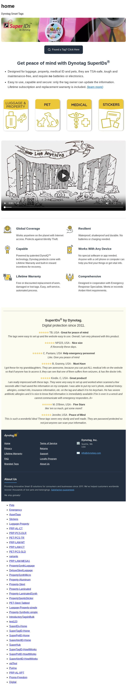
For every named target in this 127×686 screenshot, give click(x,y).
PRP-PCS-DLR (17, 533)
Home (7, 443)
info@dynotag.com (91, 453)
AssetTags (15, 514)
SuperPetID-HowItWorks (22, 654)
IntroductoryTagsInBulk (21, 617)
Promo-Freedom (18, 677)
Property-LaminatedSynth (23, 593)
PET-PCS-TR (16, 537)
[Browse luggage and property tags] (16, 115)
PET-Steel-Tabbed (19, 603)
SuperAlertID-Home (20, 640)
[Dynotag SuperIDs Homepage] (63, 41)
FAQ (6, 458)
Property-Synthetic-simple (23, 612)
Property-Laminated (20, 589)
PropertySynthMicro (20, 575)
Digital (12, 682)
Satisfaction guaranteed (62, 490)
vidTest (13, 663)
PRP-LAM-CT (17, 547)
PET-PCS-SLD (17, 551)
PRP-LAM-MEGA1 (19, 561)
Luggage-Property (19, 523)
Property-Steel (17, 584)
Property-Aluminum (20, 579)
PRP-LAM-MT (17, 542)
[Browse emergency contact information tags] (79, 115)
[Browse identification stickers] (110, 115)
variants (13, 556)
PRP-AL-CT (16, 528)
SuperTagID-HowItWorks (23, 649)
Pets (11, 505)
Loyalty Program (48, 458)
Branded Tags (11, 463)
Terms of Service (48, 443)
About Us (45, 463)
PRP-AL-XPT (16, 672)
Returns (44, 448)
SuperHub (15, 644)
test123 (13, 621)
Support (44, 453)
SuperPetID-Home (19, 635)
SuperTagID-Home (19, 631)
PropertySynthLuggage (22, 565)
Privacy (8, 448)
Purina (13, 668)
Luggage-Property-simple (23, 607)
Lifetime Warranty (13, 453)
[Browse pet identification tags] (47, 115)
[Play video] (63, 176)
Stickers (13, 519)
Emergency (15, 510)
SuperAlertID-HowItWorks (23, 658)
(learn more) (95, 87)
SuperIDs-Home (18, 626)
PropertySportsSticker (21, 598)
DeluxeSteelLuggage (21, 570)
